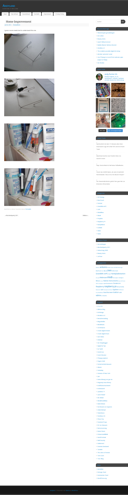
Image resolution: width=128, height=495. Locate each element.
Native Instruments (110, 281)
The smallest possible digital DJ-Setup (108, 51)
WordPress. (75, 490)
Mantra (68, 490)
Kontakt (36, 14)
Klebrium (103, 277)
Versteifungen (101, 244)
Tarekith (99, 449)
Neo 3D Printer (121, 281)
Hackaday (100, 370)
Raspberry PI (101, 221)
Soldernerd (100, 443)
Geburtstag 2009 (102, 250)
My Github (14, 14)
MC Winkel (100, 398)
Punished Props (102, 422)
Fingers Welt (101, 361)
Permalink (28, 209)
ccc (102, 271)
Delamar (99, 340)
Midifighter (121, 277)
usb (120, 292)
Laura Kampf (101, 394)
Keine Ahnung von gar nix (104, 379)
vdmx (98, 295)
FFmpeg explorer (102, 358)
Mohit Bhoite (101, 404)
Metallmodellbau (102, 401)
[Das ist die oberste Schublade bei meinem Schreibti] (103, 90)
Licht (98, 209)
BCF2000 (116, 267)
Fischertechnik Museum (104, 364)
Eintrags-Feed (101, 472)
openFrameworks (108, 283)
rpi (102, 289)
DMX (109, 270)
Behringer (120, 267)
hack (109, 274)
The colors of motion (103, 452)
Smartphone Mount (108, 289)
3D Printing (100, 197)
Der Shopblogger (102, 343)
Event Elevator (101, 355)
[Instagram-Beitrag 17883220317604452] (103, 105)
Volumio (104, 295)
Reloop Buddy (120, 287)
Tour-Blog (100, 458)
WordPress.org (102, 478)
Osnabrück (117, 283)
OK (122, 21)
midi (110, 277)
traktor (116, 292)
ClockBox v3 (101, 48)
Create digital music (103, 334)
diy (105, 271)
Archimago (100, 312)
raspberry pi (110, 286)
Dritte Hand (115, 271)
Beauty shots (101, 39)
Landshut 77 (101, 391)
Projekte (100, 218)
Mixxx (98, 281)
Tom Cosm (100, 455)
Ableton (98, 267)
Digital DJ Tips (101, 346)
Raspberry (100, 286)
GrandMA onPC (101, 206)
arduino (103, 267)
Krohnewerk (101, 388)
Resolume (98, 289)
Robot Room (101, 431)
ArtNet (108, 267)
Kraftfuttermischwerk (103, 385)
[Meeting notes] (118, 105)
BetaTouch (100, 200)
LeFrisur (99, 256)
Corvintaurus (101, 327)
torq (97, 292)
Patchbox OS (101, 416)
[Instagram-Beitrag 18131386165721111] (118, 90)
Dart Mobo (100, 337)
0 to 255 (100, 306)
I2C (96, 277)
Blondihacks (100, 324)
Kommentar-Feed (102, 475)
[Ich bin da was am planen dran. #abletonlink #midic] (118, 120)
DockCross (100, 352)
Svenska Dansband (103, 446)
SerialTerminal (101, 437)
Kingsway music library (104, 382)
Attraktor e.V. (101, 315)
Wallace (85, 215)
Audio (112, 267)
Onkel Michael (101, 410)
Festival (99, 203)
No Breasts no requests (104, 407)
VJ (101, 295)
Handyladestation (118, 274)
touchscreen (108, 292)
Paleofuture (100, 413)
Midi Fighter (115, 277)
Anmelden (100, 469)
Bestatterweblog (102, 318)
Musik (99, 215)
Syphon (115, 289)
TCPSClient (121, 289)
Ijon (98, 376)
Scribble (99, 227)
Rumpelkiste (16, 25)
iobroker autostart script (104, 54)
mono (101, 281)
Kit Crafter (100, 36)
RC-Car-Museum (102, 425)
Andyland (9, 5)
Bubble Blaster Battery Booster (107, 45)
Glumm (99, 367)
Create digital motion (103, 330)
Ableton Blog (101, 309)
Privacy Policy (60, 14)
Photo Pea (100, 419)
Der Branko (100, 63)
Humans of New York (103, 373)
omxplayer (100, 283)
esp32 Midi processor (104, 42)
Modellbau (100, 212)
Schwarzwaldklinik (102, 434)
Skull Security (101, 440)
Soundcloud (26, 14)
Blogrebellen (101, 321)
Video (99, 231)
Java (98, 277)
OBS (97, 283)
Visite (99, 234)
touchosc (100, 292)
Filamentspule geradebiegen (106, 33)
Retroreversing (102, 428)
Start (5, 14)
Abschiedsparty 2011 (11, 215)
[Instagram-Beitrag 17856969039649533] (103, 120)
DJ (106, 271)
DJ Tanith (100, 349)
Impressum (47, 14)
